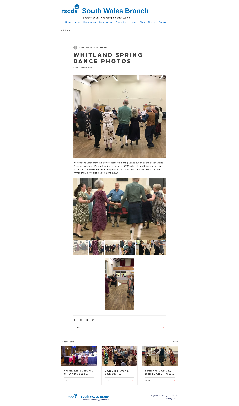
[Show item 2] (96, 247)
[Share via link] (93, 319)
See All (175, 341)
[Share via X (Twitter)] (81, 319)
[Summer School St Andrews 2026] (79, 356)
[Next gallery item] (162, 208)
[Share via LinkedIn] (87, 319)
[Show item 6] (158, 247)
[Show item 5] (143, 247)
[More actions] (164, 47)
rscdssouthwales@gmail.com (96, 400)
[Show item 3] (112, 247)
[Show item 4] (127, 247)
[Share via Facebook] (74, 319)
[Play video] (119, 284)
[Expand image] (119, 209)
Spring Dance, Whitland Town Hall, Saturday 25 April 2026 (159, 372)
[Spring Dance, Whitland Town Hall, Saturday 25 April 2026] (160, 356)
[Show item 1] (80, 247)
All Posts (65, 30)
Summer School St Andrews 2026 (79, 372)
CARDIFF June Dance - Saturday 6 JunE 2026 (117, 372)
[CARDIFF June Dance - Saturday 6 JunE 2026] (120, 356)
